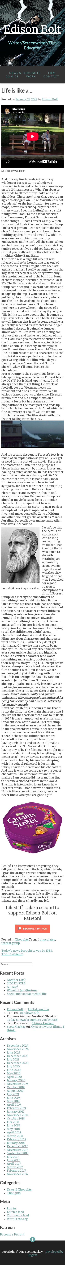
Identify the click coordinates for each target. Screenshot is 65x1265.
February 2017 (16, 1170)
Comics (12, 76)
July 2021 (13, 1059)
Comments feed (18, 1215)
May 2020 (13, 1073)
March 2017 (15, 1167)
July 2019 (13, 1094)
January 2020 (16, 1080)
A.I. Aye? (12, 987)
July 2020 (13, 1066)
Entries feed (15, 1212)
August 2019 (15, 1090)
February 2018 (16, 1139)
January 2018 (16, 1143)
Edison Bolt (32, 29)
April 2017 (14, 1163)
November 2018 (17, 1115)
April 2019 (14, 1104)
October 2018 (16, 1118)
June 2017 (13, 1160)
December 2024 (17, 1045)
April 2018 (14, 1132)
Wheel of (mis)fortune (22, 990)
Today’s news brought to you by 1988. (27, 950)
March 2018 (15, 1136)
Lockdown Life (38, 1009)
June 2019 (13, 1097)
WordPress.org (17, 1219)
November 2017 (17, 1149)
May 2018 (13, 1129)
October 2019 (16, 1087)
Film (52, 72)
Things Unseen (43, 1023)
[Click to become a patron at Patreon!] (32, 933)
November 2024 (18, 1049)
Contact (51, 76)
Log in (11, 1208)
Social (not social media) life (27, 994)
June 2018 (13, 1125)
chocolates (47, 939)
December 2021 (17, 1056)
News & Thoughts (24, 72)
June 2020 (14, 1070)
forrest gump (10, 943)
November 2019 (17, 1083)
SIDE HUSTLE (16, 983)
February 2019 (16, 1108)
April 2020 (14, 1077)
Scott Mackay (16, 1026)
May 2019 (13, 1101)
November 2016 (17, 1174)
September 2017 (17, 1153)
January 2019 (15, 1111)
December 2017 (17, 1146)
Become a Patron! (12, 1234)
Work (31, 76)
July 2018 (13, 1122)
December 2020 (18, 1063)
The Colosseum (12, 954)
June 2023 (13, 1052)
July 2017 (13, 1156)
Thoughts (22, 939)
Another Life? (16, 980)
